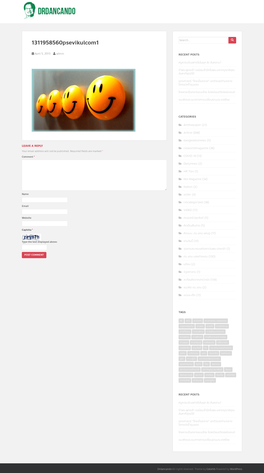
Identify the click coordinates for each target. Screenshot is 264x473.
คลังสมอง (209, 342)
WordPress (236, 469)
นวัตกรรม (193, 353)
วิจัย (206, 364)
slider (187, 195)
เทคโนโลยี (185, 380)
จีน (205, 348)
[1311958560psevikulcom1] (83, 100)
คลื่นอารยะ (222, 342)
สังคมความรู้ (186, 375)
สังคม (228, 369)
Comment (28, 157)
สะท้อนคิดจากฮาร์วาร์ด (196, 280)
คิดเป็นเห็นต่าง (192, 226)
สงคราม (216, 364)
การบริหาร (198, 331)
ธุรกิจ (182, 353)
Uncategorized (193, 202)
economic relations (216, 321)
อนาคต (198, 375)
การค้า (210, 326)
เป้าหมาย (197, 380)
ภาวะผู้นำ (191, 358)
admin (60, 54)
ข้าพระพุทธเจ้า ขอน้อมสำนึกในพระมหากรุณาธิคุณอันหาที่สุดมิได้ (207, 72)
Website (26, 218)
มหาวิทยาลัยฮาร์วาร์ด (209, 358)
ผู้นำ (182, 358)
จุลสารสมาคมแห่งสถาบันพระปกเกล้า (205, 249)
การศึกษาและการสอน (215, 337)
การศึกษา (197, 337)
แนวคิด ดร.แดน (193, 287)
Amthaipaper (192, 125)
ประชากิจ (213, 353)
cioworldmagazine (196, 148)
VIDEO (188, 210)
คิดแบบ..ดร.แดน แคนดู (197, 233)
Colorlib (211, 469)
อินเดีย (219, 375)
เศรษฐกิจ (210, 380)
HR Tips (189, 171)
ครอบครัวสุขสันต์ (194, 218)
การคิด (200, 326)
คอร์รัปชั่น (185, 348)
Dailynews (190, 164)
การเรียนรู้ (196, 342)
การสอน (184, 342)
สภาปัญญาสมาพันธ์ (212, 369)
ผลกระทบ (226, 353)
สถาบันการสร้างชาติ (189, 369)
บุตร (204, 353)
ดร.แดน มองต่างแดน (196, 256)
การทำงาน (185, 331)
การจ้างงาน (221, 326)
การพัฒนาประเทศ (215, 331)
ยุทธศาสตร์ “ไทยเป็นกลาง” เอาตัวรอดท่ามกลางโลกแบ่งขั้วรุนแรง (205, 83)
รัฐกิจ (198, 364)
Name (25, 194)
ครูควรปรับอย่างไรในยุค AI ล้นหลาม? (200, 63)
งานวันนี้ (188, 241)
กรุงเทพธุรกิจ (186, 326)
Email (25, 206)
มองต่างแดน (186, 364)
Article (188, 133)
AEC (188, 321)
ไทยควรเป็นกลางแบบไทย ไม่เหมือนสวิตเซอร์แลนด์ (207, 92)
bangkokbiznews (195, 140)
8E (181, 321)
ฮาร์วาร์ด (231, 375)
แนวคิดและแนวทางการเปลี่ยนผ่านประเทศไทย (204, 100)
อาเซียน (209, 375)
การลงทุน (184, 337)
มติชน (187, 264)
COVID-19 (190, 156)
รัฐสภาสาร (190, 272)
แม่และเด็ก (189, 295)
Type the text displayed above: (39, 242)
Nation (188, 187)
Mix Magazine (192, 179)
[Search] (232, 40)
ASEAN (198, 321)
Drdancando (165, 469)
